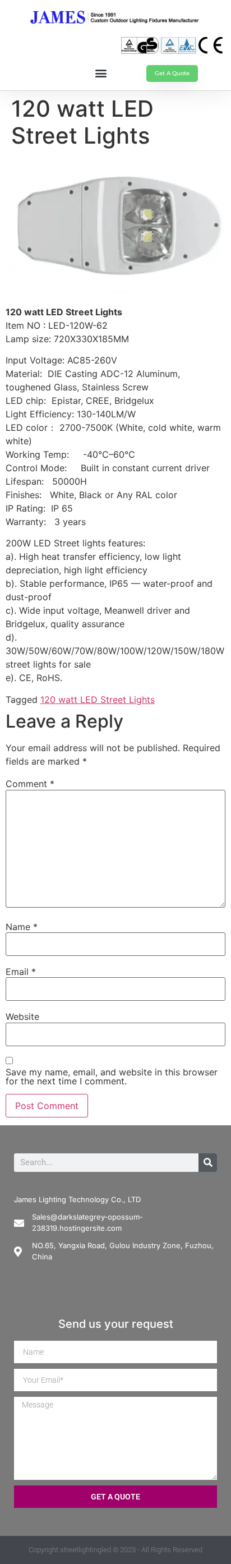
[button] (100, 72)
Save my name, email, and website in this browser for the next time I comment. (112, 1076)
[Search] (207, 1162)
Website (22, 1016)
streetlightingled (85, 1549)
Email (21, 971)
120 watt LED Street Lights (97, 699)
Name (22, 926)
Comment (30, 783)
